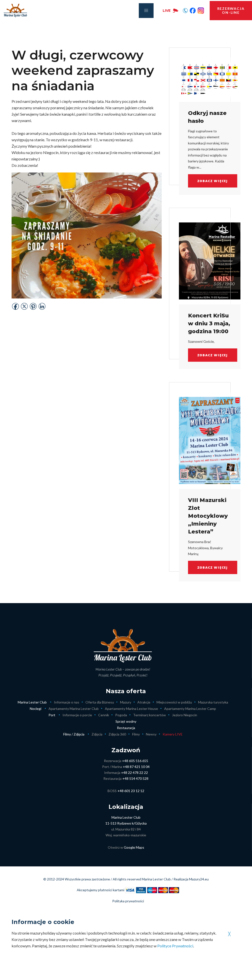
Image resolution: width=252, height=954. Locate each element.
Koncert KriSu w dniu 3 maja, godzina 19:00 (209, 323)
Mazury (125, 702)
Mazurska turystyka (213, 702)
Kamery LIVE (173, 734)
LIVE (167, 10)
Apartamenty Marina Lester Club (73, 708)
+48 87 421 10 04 (136, 767)
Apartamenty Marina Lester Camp (190, 708)
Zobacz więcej (212, 181)
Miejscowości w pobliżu (174, 702)
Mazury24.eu (199, 879)
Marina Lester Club (32, 702)
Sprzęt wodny (125, 721)
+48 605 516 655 (135, 761)
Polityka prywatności (128, 901)
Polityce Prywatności (175, 945)
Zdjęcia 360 (117, 734)
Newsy (151, 734)
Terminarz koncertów (149, 715)
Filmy (136, 734)
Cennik (103, 715)
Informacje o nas (66, 702)
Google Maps (134, 847)
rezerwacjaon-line (231, 10)
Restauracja (126, 728)
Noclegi (35, 708)
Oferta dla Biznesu (99, 702)
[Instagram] (201, 10)
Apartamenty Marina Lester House (131, 708)
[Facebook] (193, 11)
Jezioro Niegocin (184, 715)
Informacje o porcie (77, 715)
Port (51, 715)
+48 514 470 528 (135, 778)
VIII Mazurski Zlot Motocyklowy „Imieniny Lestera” (208, 516)
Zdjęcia (97, 734)
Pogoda (121, 715)
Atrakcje (143, 702)
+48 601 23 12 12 (130, 791)
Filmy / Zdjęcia (73, 734)
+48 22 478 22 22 (134, 772)
